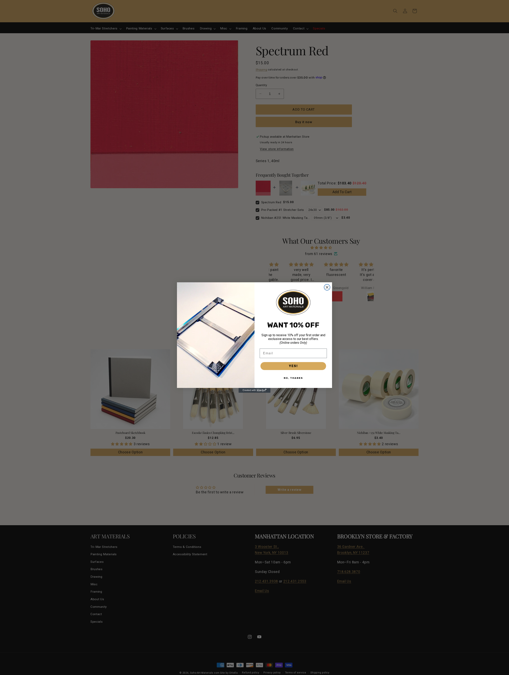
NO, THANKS (293, 378)
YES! (293, 366)
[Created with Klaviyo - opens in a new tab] (254, 390)
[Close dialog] (327, 287)
